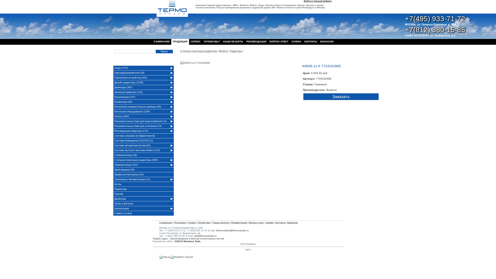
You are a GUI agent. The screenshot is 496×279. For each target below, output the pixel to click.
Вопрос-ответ (279, 41)
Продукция (180, 41)
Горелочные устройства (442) (130, 77)
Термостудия (172, 8)
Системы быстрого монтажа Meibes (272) (137, 150)
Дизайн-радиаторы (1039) (128, 82)
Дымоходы (120, 198)
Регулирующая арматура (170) (131, 131)
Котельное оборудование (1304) (132, 111)
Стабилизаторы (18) (125, 155)
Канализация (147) (124, 97)
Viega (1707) (121, 68)
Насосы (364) (121, 116)
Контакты (310, 41)
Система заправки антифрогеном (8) (134, 135)
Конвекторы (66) (123, 102)
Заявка (296, 41)
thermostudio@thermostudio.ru (232, 230)
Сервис (196, 41)
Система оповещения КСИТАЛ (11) (133, 140)
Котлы (117, 184)
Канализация (121, 208)
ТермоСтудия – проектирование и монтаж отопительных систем (188, 238)
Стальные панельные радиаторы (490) (136, 160)
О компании (162, 41)
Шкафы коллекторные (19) (129, 174)
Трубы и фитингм (123, 203)
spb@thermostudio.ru (205, 236)
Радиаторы (236, 51)
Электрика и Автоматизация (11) (132, 179)
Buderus (223, 51)
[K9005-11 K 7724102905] (195, 63)
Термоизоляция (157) (126, 165)
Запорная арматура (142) (128, 92)
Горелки (118, 194)
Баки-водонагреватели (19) (129, 72)
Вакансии (327, 41)
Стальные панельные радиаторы (198, 51)
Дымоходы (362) (123, 87)
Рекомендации (256, 41)
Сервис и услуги (123, 213)
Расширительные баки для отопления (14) (138, 126)
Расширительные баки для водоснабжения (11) (140, 121)
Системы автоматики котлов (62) (132, 145)
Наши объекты (233, 41)
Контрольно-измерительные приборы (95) (137, 106)
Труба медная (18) (124, 169)
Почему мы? (212, 41)
